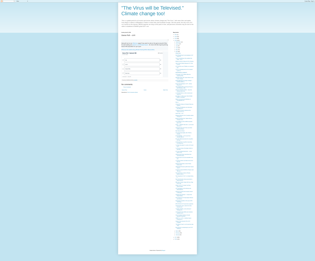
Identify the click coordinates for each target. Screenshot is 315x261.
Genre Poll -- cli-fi (179, 113)
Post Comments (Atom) (132, 92)
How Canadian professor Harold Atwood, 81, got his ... (183, 216)
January (178, 234)
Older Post (165, 90)
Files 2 (177, 102)
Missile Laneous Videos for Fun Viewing (184, 61)
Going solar (178, 53)
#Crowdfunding (131, 49)
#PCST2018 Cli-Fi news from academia (184, 203)
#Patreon (135, 43)
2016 (176, 239)
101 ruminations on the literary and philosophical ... (183, 189)
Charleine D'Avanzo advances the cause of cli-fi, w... (183, 111)
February (178, 233)
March (177, 231)
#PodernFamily (140, 49)
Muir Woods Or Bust (180, 130)
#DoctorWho (151, 49)
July (177, 45)
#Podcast (123, 49)
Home (145, 90)
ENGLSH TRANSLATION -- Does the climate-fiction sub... (184, 90)
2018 (176, 40)
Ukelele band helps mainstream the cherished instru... (183, 155)
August (177, 44)
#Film (145, 49)
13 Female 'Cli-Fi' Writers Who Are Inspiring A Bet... (183, 75)
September (178, 42)
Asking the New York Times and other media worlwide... (184, 128)
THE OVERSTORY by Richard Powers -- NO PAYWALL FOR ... (185, 87)
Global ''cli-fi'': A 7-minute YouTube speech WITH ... (183, 186)
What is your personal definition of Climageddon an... (183, 100)
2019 (176, 38)
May (177, 49)
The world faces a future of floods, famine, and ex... (183, 173)
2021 (176, 34)
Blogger (163, 250)
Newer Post (124, 90)
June (177, 47)
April (177, 51)
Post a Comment (127, 87)
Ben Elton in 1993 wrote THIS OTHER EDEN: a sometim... (184, 97)
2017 (176, 237)
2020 (176, 36)
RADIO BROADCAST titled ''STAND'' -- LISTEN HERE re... (184, 81)
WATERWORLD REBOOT (181, 72)
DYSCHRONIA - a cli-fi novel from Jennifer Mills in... (183, 136)
